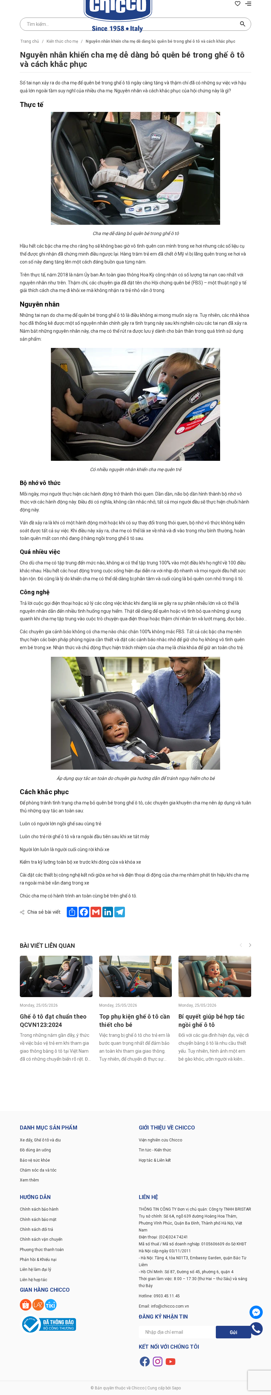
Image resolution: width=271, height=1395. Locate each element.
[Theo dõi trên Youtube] (170, 1361)
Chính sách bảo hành (39, 1209)
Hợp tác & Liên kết (155, 1160)
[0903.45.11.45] (256, 1328)
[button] (249, 945)
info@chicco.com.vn (170, 1306)
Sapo (176, 1388)
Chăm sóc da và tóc (38, 1170)
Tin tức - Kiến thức (155, 1150)
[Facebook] (256, 1312)
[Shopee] (26, 1304)
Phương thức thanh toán (42, 1249)
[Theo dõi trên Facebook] (145, 1361)
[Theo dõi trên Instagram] (158, 1361)
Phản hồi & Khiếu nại (38, 1259)
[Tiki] (51, 1304)
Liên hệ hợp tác (33, 1279)
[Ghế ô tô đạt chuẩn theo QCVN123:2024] (56, 976)
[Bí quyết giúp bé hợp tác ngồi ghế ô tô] (214, 976)
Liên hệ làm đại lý (35, 1269)
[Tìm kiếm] (243, 24)
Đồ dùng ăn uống (35, 1150)
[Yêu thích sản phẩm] (237, 3)
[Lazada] (38, 1304)
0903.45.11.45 (167, 1296)
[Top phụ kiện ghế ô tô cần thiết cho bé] (135, 976)
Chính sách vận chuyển (41, 1239)
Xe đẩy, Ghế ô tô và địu (40, 1140)
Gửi (233, 1332)
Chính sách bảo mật (38, 1219)
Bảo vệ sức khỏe (35, 1160)
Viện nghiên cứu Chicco (160, 1140)
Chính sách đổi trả (36, 1229)
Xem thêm (29, 1180)
